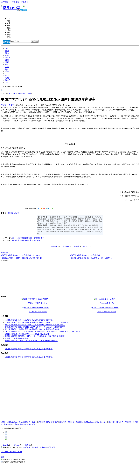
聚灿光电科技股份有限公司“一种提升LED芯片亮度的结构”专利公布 (31, 341)
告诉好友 (66, 246)
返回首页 (51, 447)
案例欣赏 (41, 422)
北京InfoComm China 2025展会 (95, 422)
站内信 (16, 445)
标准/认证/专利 (25, 93)
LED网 (3, 422)
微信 (48, 422)
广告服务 (15, 2)
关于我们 (54, 422)
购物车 (5, 445)
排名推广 (119, 422)
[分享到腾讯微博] (47, 208)
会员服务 (26, 447)
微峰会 (34, 422)
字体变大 (4, 105)
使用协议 (70, 422)
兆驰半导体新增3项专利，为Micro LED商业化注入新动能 (27, 334)
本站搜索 (35, 41)
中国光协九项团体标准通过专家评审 (26, 240)
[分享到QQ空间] (42, 208)
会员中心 (43, 447)
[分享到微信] (52, 208)
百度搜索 (6, 42)
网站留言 (7, 424)
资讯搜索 (54, 246)
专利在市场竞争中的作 (107, 303)
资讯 (16, 93)
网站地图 (111, 422)
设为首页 (4, 2)
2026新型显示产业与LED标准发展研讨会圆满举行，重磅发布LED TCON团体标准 (36, 322)
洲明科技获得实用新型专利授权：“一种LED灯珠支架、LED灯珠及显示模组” (35, 336)
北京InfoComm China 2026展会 (18, 422)
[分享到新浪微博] (44, 208)
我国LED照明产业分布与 (37, 303)
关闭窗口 (85, 246)
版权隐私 (79, 422)
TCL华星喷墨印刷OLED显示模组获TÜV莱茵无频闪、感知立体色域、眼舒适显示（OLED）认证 (42, 331)
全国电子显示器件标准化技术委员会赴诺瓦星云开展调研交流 (28, 320)
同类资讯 (4, 253)
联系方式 (62, 422)
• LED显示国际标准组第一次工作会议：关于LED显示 (91, 258)
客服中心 (24, 2)
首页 (10, 93)
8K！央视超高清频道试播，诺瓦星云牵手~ (28, 238)
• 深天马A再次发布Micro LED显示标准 (85, 255)
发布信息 (35, 447)
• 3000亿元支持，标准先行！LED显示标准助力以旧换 (22, 258)
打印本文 (76, 246)
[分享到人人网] (49, 208)
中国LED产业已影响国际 (106, 312)
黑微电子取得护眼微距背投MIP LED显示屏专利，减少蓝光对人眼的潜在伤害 (35, 327)
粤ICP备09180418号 (27, 424)
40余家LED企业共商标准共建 (16, 338)
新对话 (27, 445)
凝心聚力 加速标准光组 (38, 312)
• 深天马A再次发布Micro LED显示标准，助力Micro (20, 255)
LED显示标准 (13, 213)
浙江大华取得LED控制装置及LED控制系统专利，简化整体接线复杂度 (32, 329)
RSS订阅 (15, 424)
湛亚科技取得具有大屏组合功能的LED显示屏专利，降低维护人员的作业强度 (35, 325)
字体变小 (12, 105)
